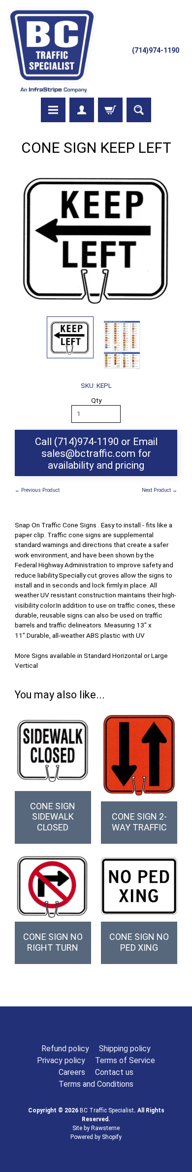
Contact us (114, 1072)
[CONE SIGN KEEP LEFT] (70, 337)
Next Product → (159, 490)
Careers (72, 1072)
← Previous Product (37, 490)
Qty (96, 400)
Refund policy (65, 1048)
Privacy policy (61, 1060)
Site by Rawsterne (96, 1128)
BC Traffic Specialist (107, 1110)
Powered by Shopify (96, 1137)
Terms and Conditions (96, 1084)
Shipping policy (125, 1048)
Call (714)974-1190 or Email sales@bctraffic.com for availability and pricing (96, 453)
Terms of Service (125, 1060)
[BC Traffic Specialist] (52, 50)
